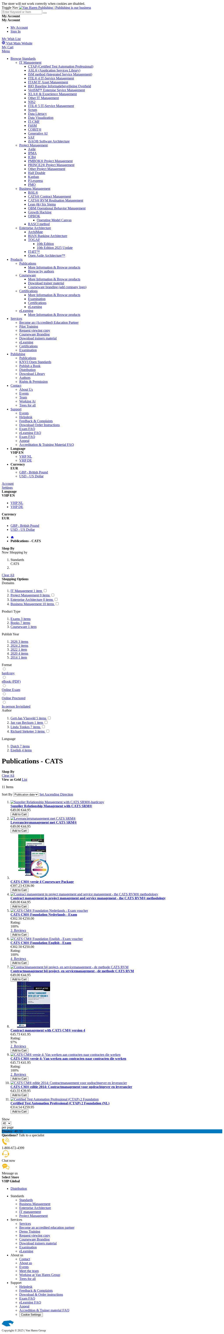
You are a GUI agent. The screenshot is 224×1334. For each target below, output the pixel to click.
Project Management (33, 1216)
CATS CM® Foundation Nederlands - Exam (43, 914)
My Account (19, 27)
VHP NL (25, 456)
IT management (30, 1212)
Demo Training (29, 1231)
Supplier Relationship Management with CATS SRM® (51, 806)
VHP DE (25, 460)
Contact (24, 1259)
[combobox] (22, 12)
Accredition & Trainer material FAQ (44, 1310)
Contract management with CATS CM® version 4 (47, 1030)
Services (25, 1223)
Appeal (24, 1306)
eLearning (26, 1251)
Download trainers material (38, 1243)
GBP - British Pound (33, 472)
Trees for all (27, 1279)
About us (25, 1263)
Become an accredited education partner (46, 1227)
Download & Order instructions (41, 1294)
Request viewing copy (34, 1235)
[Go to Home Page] (12, 537)
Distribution (18, 1188)
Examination (28, 1247)
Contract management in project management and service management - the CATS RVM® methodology (88, 898)
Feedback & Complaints (36, 1290)
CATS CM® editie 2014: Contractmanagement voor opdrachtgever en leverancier (71, 1087)
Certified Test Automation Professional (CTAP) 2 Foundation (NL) (59, 1103)
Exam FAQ (27, 1298)
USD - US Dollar (31, 476)
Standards (26, 1200)
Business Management (34, 1204)
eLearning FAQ (30, 1302)
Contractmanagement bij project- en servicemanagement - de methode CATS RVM (72, 971)
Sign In (15, 31)
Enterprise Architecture (35, 1208)
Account (8, 483)
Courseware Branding (34, 1239)
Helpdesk (25, 1286)
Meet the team (29, 1271)
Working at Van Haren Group (39, 1275)
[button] (112, 1181)
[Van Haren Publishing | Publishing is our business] (55, 7)
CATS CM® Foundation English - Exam (40, 943)
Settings (7, 487)
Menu (6, 51)
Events (24, 1267)
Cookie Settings (31, 1314)
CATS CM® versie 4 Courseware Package (42, 882)
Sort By (7, 794)
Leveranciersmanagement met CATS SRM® (43, 822)
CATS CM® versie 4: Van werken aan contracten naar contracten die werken (68, 1058)
